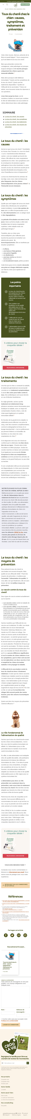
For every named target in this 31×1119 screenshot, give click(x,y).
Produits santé (4, 1083)
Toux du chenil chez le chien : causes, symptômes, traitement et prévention (9, 965)
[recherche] (7, 4)
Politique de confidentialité (9, 1020)
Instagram (6, 1115)
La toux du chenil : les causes (14, 116)
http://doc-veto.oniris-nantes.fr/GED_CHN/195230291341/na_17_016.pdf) (15, 903)
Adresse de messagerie (21, 1011)
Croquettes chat (5, 1079)
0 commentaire (18, 34)
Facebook (25, 1113)
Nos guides (4, 1105)
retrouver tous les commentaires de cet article (16, 885)
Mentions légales (16, 1115)
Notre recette (4, 1095)
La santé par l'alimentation (7, 1097)
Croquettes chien (5, 1081)
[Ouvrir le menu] (3, 4)
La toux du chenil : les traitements (16, 122)
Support (25, 1115)
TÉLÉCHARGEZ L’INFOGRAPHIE (15, 367)
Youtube (19, 1113)
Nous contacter (25, 4)
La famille (3, 1089)
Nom (3, 1010)
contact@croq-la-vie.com (9, 1113)
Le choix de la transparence (7, 1099)
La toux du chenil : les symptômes (16, 119)
